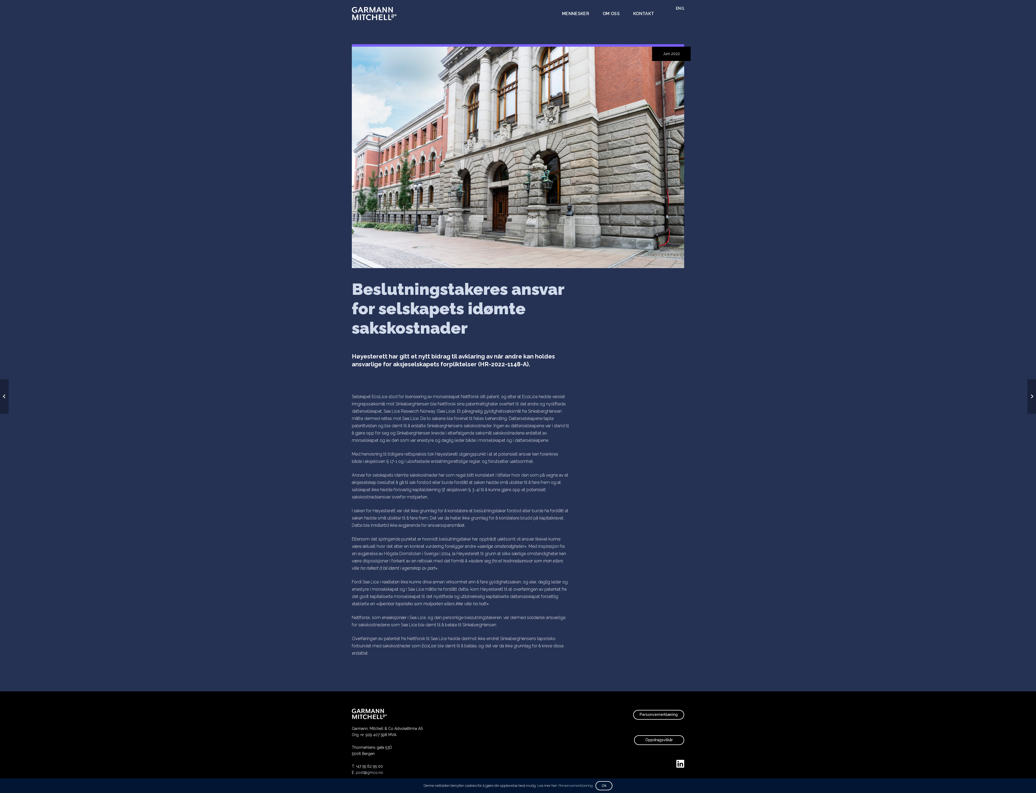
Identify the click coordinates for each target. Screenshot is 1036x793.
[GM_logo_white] (374, 13)
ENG (680, 8)
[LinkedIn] (680, 763)
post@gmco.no (369, 772)
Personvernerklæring (575, 786)
